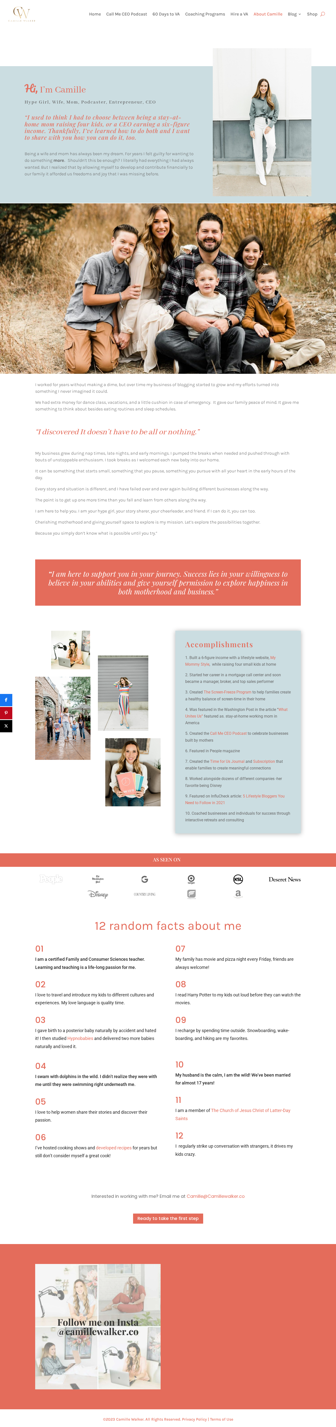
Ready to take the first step (168, 1218)
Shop (312, 14)
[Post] (6, 726)
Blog (292, 14)
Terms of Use (221, 1419)
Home (95, 14)
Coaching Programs (205, 14)
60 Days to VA (166, 14)
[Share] (6, 700)
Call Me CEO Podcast (126, 14)
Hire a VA (239, 14)
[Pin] (6, 713)
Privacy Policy (194, 1419)
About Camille (268, 14)
